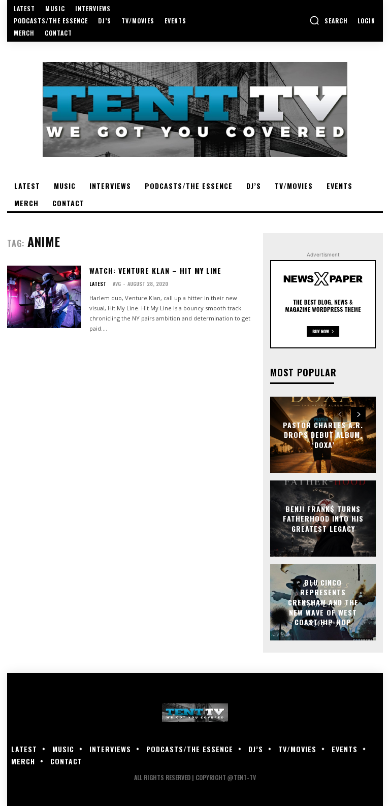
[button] (328, 20)
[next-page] (358, 414)
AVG (117, 283)
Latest (97, 283)
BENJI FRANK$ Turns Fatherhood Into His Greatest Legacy (323, 518)
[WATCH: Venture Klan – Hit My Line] (44, 297)
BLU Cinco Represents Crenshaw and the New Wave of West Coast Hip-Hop (323, 602)
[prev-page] (340, 414)
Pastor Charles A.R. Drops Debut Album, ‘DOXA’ (323, 434)
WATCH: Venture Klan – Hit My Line (155, 270)
